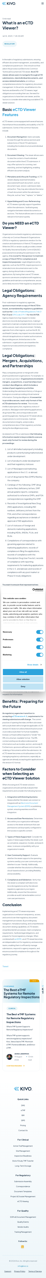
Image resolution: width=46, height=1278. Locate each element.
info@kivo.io (23, 1266)
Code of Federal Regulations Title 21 (27, 311)
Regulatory (9, 44)
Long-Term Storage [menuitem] (23, 1166)
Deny (23, 686)
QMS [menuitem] (23, 1120)
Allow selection (23, 679)
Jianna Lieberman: (21, 1054)
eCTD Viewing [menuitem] (23, 1201)
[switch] (39, 640)
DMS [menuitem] (23, 1105)
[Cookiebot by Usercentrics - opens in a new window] (32, 589)
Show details (32, 665)
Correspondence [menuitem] (23, 1186)
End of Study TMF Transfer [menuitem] (23, 1161)
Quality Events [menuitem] (23, 1222)
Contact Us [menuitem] (23, 1130)
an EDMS (18, 939)
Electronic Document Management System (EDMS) (22, 804)
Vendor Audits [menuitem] (23, 1227)
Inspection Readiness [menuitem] (23, 1156)
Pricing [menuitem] (23, 1125)
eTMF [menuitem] (23, 1110)
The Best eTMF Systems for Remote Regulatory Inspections (21, 1018)
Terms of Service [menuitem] (35, 1271)
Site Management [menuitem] (23, 1151)
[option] (21, 1025)
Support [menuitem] (7, 1271)
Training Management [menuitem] (23, 1232)
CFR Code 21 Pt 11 (19, 315)
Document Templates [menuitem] (23, 1191)
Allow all (23, 672)
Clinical (12, 1008)
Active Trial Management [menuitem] (23, 1146)
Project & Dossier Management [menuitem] (23, 1196)
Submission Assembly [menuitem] (23, 1181)
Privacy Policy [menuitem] (19, 1271)
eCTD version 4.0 (19, 716)
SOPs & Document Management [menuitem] (23, 1217)
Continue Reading (14, 1066)
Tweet (5, 966)
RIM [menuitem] (23, 1115)
